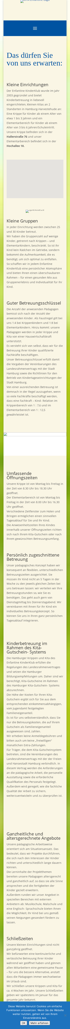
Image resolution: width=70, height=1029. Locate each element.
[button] (25, 196)
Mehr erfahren (39, 1023)
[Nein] (65, 1015)
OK (23, 1023)
